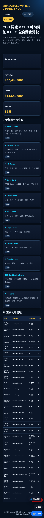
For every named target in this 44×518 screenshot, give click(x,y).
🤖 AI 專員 (37, 514)
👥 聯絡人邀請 (35, 499)
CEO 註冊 (8, 19)
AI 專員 (38, 507)
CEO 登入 (28, 14)
